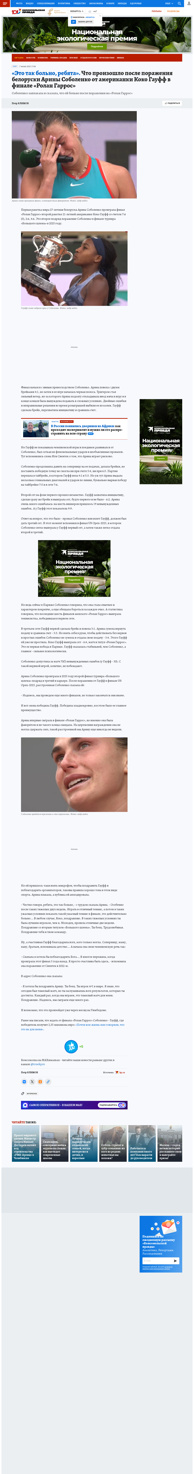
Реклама (156, 11)
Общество (79, 3)
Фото (19, 3)
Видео (30, 3)
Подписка (173, 11)
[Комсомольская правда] (28, 11)
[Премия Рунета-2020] (55, 11)
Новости (30, 57)
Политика (64, 3)
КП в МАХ (73, 57)
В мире (110, 3)
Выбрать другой (85, 22)
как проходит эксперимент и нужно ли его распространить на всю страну (87, 429)
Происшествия (106, 57)
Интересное (32, 1094)
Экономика (96, 3)
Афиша (120, 57)
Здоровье (135, 3)
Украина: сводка (58, 57)
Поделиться (174, 103)
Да (73, 22)
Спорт (15, 66)
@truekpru (38, 1064)
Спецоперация (46, 3)
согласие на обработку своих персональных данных (157, 1268)
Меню (5, 3)
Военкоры (43, 57)
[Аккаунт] (189, 3)
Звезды (122, 3)
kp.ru (122, 1072)
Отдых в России (88, 57)
